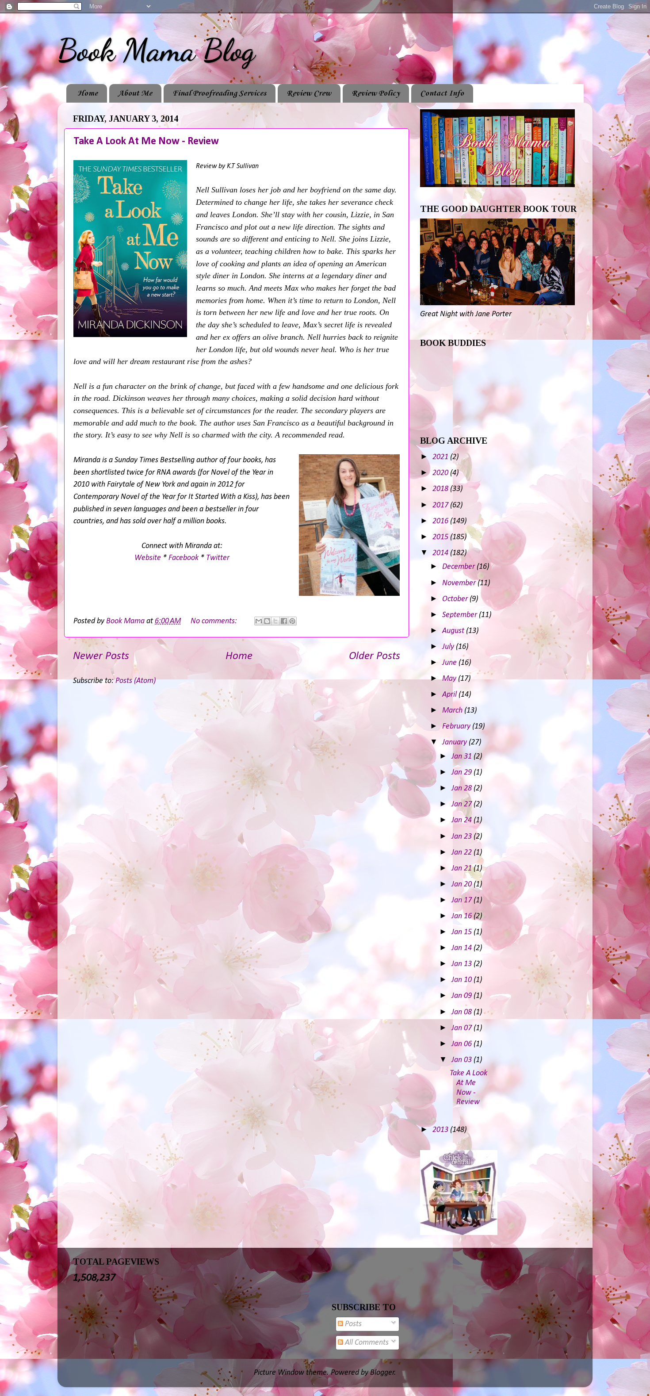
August (454, 631)
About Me (135, 93)
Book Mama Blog (156, 50)
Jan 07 (462, 1028)
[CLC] (458, 1233)
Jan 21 (462, 868)
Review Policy (376, 93)
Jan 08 (462, 1012)
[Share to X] (275, 621)
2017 (441, 505)
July (449, 647)
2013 (441, 1130)
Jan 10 (462, 980)
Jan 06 (462, 1044)
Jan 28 (462, 788)
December (459, 567)
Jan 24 (462, 820)
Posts (352, 1324)
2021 (441, 457)
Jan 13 (462, 964)
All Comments (366, 1342)
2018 (441, 489)
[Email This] (258, 621)
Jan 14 (462, 948)
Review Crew (309, 93)
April (450, 694)
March (453, 710)
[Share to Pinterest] (292, 621)
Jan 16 (462, 916)
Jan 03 (462, 1060)
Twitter (217, 558)
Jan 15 (462, 932)
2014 (441, 553)
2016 (441, 521)
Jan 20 (462, 884)
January (455, 742)
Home (87, 93)
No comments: (215, 621)
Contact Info (442, 93)
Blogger (382, 1373)
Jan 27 (462, 804)
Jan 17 (462, 900)
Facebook (183, 558)
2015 (441, 537)
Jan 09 (462, 996)
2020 (441, 473)
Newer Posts (101, 656)
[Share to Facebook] (283, 621)
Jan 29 (462, 772)
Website (147, 558)
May (450, 679)
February (457, 726)
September (460, 615)
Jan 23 (462, 836)
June (450, 663)
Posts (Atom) (135, 681)
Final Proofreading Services (219, 93)
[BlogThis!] (267, 621)
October (456, 599)
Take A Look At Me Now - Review (146, 141)
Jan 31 (462, 756)
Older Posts (374, 656)
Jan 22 (462, 852)
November (460, 583)
